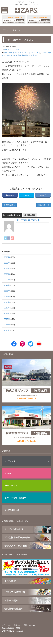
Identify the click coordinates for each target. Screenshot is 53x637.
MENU (4, 8)
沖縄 (23, 55)
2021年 (7, 285)
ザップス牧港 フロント (28, 220)
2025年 (7, 263)
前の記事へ (10, 205)
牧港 (32, 55)
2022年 (7, 280)
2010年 (7, 330)
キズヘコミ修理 (34, 53)
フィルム (8, 473)
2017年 (7, 308)
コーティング (10, 461)
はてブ (43, 195)
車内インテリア (11, 485)
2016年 (7, 313)
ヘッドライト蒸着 (14, 55)
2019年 (7, 297)
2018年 (7, 302)
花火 (36, 55)
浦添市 (27, 55)
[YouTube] (12, 238)
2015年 (7, 319)
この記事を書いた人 (13, 215)
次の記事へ (43, 205)
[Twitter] (5, 238)
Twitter (27, 195)
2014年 (7, 325)
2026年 (7, 257)
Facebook (10, 195)
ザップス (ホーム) (12, 510)
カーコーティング (10, 53)
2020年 (7, 291)
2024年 (7, 268)
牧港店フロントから (11, 50)
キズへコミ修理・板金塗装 (15, 498)
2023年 (7, 274)
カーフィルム (23, 53)
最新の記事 (30, 215)
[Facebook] (8, 238)
